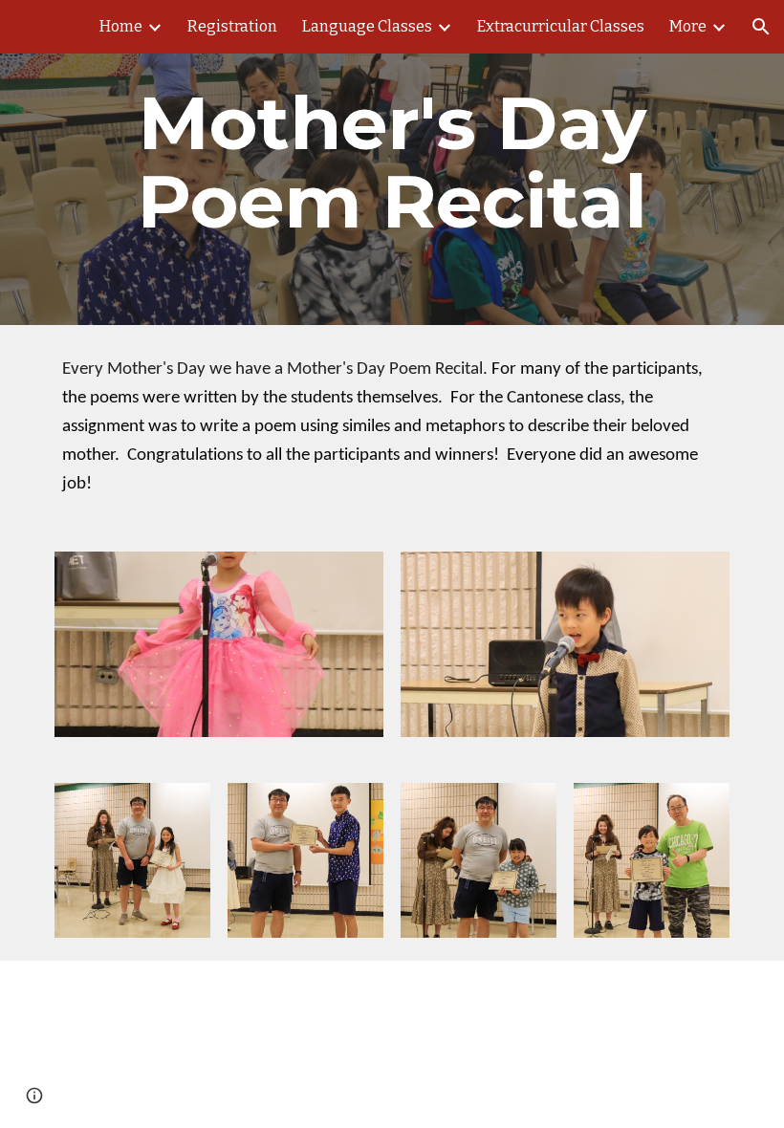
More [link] (688, 26)
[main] (392, 162)
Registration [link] (232, 26)
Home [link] (120, 26)
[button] (761, 27)
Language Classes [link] (367, 26)
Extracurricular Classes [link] (560, 26)
